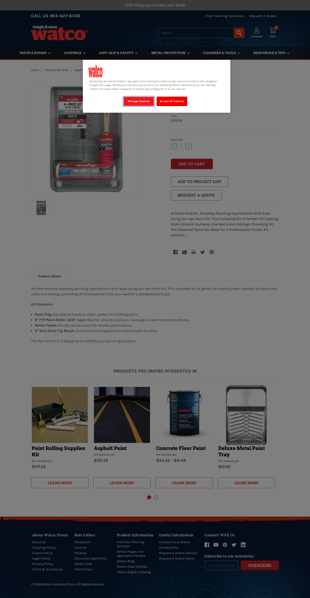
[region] (156, 86)
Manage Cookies (139, 101)
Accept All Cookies (172, 101)
